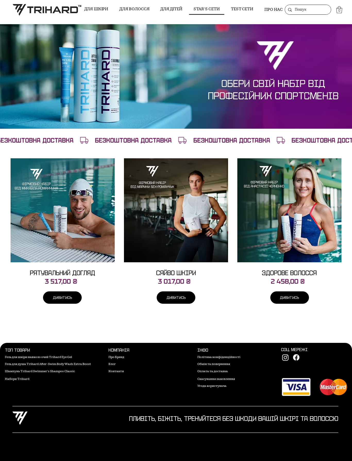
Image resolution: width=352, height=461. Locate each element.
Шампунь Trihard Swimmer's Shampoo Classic (40, 371)
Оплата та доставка (212, 371)
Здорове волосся (289, 273)
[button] (339, 9)
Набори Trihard (17, 379)
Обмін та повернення (213, 364)
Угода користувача (212, 386)
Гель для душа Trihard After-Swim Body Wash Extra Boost (48, 364)
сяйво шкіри (176, 273)
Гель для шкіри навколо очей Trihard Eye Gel (38, 357)
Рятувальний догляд (62, 273)
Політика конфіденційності (218, 357)
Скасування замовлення (216, 379)
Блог (112, 364)
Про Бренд (116, 357)
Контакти (116, 371)
